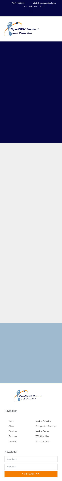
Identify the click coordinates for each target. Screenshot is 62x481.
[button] (31, 10)
